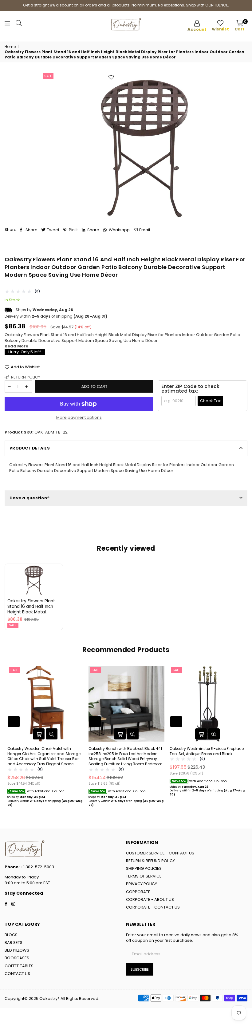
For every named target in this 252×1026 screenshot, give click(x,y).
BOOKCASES (17, 958)
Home (10, 46)
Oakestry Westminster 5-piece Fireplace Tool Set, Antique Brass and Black (207, 751)
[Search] (19, 24)
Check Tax (210, 401)
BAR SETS (13, 942)
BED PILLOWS (17, 950)
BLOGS (11, 935)
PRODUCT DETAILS (30, 448)
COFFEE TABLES (19, 966)
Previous (10, 739)
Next (242, 739)
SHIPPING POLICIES (144, 868)
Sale (48, 75)
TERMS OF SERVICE (144, 876)
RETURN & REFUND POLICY (150, 861)
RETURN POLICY (25, 377)
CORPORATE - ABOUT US (150, 899)
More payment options (79, 417)
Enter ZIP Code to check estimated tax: (190, 388)
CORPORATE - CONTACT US (153, 907)
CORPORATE (138, 892)
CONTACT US (17, 973)
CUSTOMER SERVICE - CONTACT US (160, 853)
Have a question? (29, 498)
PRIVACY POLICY (141, 884)
